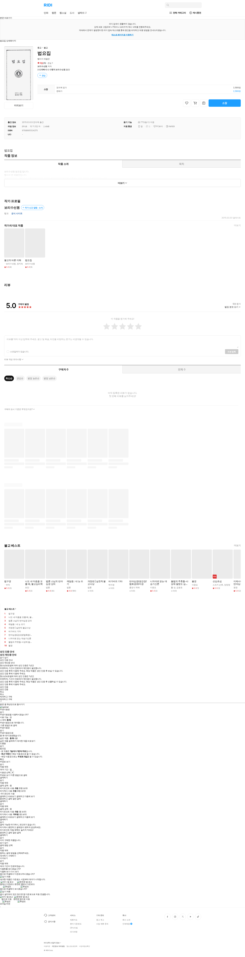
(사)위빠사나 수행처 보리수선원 (51, 69)
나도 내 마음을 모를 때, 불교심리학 (34, 582)
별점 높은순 (33, 378)
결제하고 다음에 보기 (25, 796)
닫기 (6, 843)
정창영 (227, 585)
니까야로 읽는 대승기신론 (158, 582)
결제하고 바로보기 (8, 796)
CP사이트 (74, 928)
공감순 (20, 378)
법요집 (28, 260)
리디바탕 (73, 932)
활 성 (173, 587)
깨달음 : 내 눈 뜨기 (75, 582)
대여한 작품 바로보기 (26, 741)
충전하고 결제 (6, 799)
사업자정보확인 (84, 946)
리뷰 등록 (232, 351)
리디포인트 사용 (8, 793)
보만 (27, 587)
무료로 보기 (5, 775)
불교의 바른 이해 (12, 260)
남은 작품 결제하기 (8, 741)
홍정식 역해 (134, 587)
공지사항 (51, 921)
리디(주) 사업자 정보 (52, 943)
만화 (46, 12)
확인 (2, 759)
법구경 (7, 581)
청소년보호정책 (71, 946)
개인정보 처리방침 (58, 946)
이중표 (153, 587)
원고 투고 (100, 920)
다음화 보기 (5, 871)
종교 (39, 47)
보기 (2, 843)
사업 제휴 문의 (102, 924)
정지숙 (20, 263)
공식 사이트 (16, 213)
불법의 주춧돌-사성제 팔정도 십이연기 (179, 582)
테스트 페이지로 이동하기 (123, 34)
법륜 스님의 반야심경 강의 (54, 582)
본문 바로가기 (6, 18)
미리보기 (18, 105)
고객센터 (51, 915)
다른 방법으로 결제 (9, 725)
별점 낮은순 (49, 378)
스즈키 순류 (218, 585)
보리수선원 (42, 66)
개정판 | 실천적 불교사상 (97, 582)
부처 (8, 585)
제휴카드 (73, 920)
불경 (194, 581)
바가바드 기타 (115, 581)
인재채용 (126, 924)
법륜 (48, 587)
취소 (2, 692)
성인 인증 (4, 687)
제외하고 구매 (6, 697)
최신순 (9, 378)
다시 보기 (15, 871)
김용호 (179, 587)
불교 (46, 47)
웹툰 (54, 12)
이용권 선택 (5, 772)
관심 (44, 75)
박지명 (111, 585)
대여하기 (4, 856)
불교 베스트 (9, 609)
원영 (235, 587)
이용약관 (47, 946)
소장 (224, 102)
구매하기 (12, 856)
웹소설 (63, 12)
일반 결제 (17, 799)
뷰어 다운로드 (76, 924)
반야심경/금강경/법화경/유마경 (138, 582)
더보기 (237, 225)
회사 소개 (126, 920)
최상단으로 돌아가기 (16, 704)
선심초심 (217, 581)
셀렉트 (81, 12)
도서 (72, 12)
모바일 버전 (5, 903)
